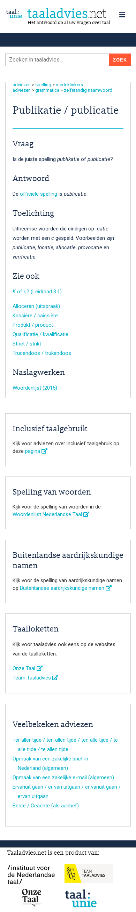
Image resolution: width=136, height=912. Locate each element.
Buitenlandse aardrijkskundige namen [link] (63, 588)
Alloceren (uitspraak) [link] (36, 306)
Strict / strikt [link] (27, 344)
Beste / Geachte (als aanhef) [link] (46, 806)
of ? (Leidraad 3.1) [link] (37, 291)
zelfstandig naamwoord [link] (88, 90)
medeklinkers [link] (69, 84)
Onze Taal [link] (25, 668)
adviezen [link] (22, 84)
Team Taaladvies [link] (32, 678)
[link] (68, 13)
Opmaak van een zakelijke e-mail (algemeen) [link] (63, 777)
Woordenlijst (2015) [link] (35, 388)
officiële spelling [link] (38, 194)
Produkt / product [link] (33, 325)
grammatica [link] (47, 90)
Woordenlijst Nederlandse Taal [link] (48, 514)
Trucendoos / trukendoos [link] (42, 353)
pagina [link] (33, 451)
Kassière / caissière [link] (35, 315)
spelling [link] (43, 84)
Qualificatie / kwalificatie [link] (40, 334)
